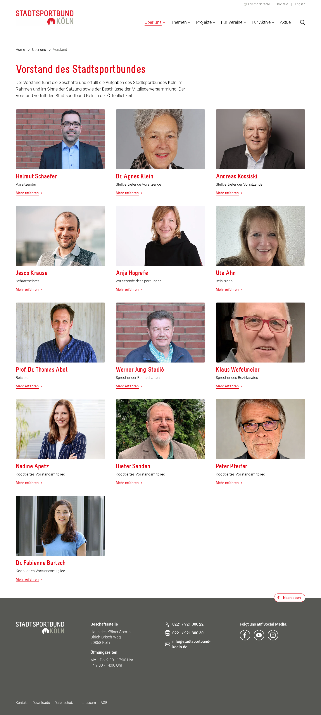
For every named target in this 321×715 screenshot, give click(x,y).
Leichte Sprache (259, 4)
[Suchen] (302, 22)
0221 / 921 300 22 (188, 624)
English (299, 4)
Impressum (87, 703)
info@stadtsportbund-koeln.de (191, 644)
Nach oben (292, 597)
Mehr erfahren (27, 193)
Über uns (39, 50)
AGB (104, 703)
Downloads (41, 703)
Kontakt (282, 4)
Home (20, 50)
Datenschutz (64, 703)
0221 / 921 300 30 (188, 633)
